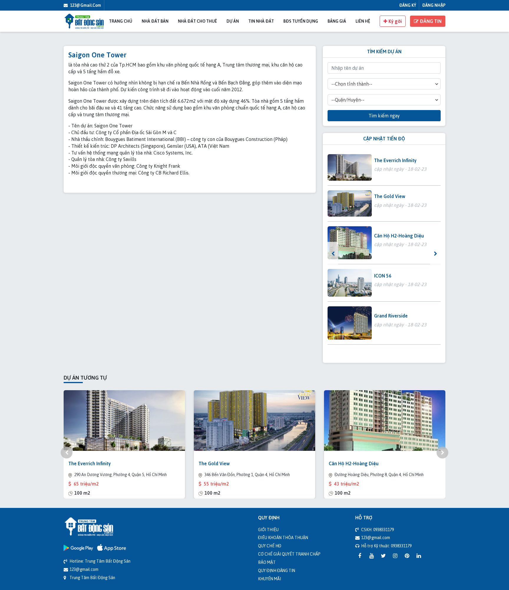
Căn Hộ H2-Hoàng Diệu (399, 236)
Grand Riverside (391, 316)
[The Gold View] (350, 203)
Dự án (233, 21)
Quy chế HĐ (269, 545)
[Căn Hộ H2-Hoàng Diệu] (350, 242)
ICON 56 (382, 276)
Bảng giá (337, 21)
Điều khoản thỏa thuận (283, 537)
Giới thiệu (268, 529)
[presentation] (333, 253)
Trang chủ (120, 21)
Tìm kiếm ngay (384, 116)
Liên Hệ (363, 21)
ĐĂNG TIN (430, 21)
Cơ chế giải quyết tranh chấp (289, 553)
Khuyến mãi (269, 578)
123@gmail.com (85, 5)
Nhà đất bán (155, 21)
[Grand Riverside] (350, 323)
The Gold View (389, 196)
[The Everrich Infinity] (350, 167)
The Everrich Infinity (395, 160)
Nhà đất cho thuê (197, 21)
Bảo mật (267, 562)
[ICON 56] (350, 283)
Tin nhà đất (261, 21)
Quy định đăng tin (276, 570)
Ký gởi (394, 21)
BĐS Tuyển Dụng (300, 21)
